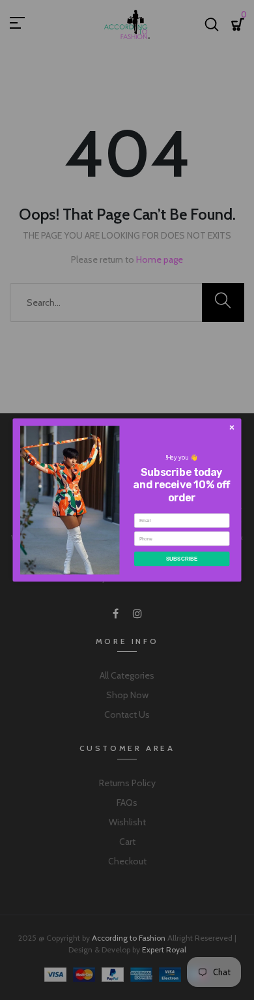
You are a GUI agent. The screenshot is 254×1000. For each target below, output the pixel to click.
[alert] (127, 500)
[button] (231, 427)
